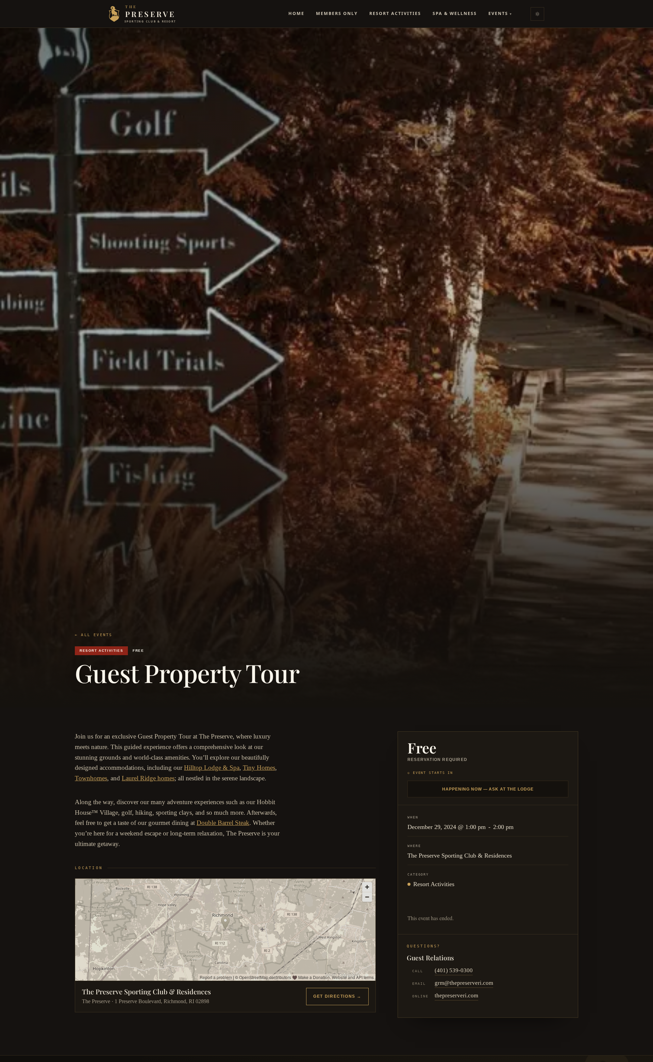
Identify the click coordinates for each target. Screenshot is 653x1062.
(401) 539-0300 (454, 970)
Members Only (337, 13)
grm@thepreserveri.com (464, 983)
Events (500, 13)
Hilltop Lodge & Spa (211, 767)
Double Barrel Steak (223, 822)
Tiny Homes (259, 767)
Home (296, 13)
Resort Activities (395, 13)
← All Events (93, 635)
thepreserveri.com (456, 995)
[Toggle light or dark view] (537, 14)
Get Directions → (337, 996)
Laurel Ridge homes (148, 778)
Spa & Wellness (455, 13)
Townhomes (91, 778)
